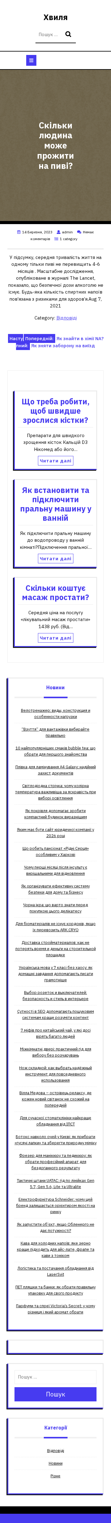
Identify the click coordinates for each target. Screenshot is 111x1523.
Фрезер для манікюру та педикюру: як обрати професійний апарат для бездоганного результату (55, 1161)
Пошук (69, 35)
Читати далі (56, 461)
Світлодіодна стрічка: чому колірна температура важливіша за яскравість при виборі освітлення (55, 792)
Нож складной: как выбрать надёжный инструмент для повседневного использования (55, 1074)
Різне (55, 1476)
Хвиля (55, 17)
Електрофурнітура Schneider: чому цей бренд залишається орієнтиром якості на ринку (55, 1205)
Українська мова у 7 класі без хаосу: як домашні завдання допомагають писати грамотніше (55, 974)
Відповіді (66, 318)
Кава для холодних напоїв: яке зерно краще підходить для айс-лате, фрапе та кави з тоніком (55, 1249)
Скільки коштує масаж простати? (55, 592)
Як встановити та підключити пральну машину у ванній (55, 504)
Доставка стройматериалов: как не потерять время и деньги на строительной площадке (55, 949)
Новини (56, 1463)
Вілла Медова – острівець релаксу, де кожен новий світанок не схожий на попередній (55, 1099)
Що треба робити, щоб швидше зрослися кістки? (56, 410)
